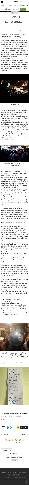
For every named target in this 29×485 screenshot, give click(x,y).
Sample (19, 472)
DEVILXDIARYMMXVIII (13, 1)
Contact (15, 474)
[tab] (7, 450)
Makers (6, 1)
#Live (12, 413)
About (9, 474)
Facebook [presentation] (13, 454)
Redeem (24, 472)
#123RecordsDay (18, 413)
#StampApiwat (7, 413)
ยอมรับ (23, 9)
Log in (15, 461)
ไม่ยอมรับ (14, 13)
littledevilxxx (18, 416)
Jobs (19, 474)
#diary (25, 413)
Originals (9, 472)
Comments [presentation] (6, 450)
